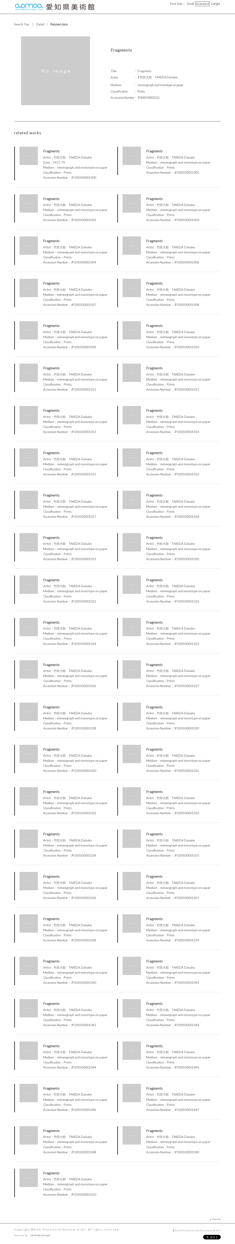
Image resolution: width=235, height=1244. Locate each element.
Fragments (51, 151)
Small (190, 3)
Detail (40, 24)
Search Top (21, 24)
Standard (202, 3)
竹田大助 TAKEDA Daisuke (159, 77)
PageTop (216, 1219)
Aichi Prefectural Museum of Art (198, 1230)
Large (215, 3)
